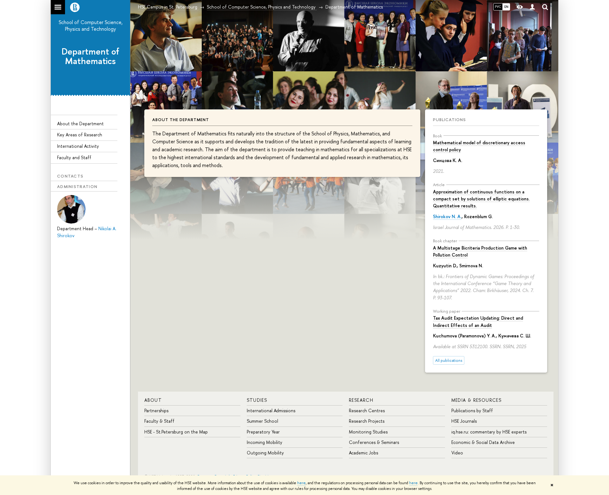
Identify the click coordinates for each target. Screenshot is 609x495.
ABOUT (153, 400)
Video (457, 453)
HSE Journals (464, 421)
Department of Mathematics (90, 56)
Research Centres (367, 410)
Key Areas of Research (79, 135)
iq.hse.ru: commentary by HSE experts (489, 432)
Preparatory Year (263, 432)
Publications (449, 119)
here (301, 482)
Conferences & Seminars (374, 442)
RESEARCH (361, 400)
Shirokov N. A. (447, 216)
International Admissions (271, 410)
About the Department (80, 123)
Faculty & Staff (159, 421)
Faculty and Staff (74, 157)
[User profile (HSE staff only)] (532, 7)
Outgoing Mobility (265, 453)
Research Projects (366, 421)
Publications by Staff (472, 410)
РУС (498, 6)
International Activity (78, 146)
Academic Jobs (363, 453)
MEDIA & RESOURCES (476, 400)
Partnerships (156, 410)
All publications (448, 360)
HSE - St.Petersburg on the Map (176, 432)
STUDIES (257, 400)
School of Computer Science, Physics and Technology (90, 25)
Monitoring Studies (368, 432)
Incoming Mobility (264, 442)
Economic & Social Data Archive (483, 442)
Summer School (262, 421)
